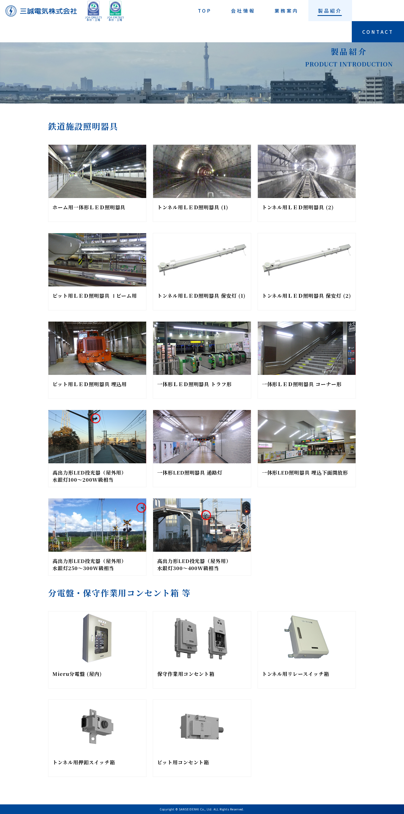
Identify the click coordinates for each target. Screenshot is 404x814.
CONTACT (378, 31)
